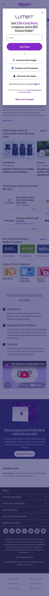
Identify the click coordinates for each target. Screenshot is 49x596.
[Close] (42, 12)
